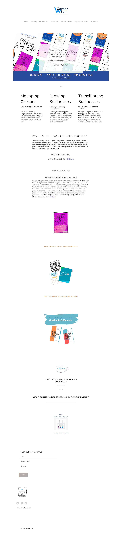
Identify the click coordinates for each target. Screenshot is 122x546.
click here (53, 197)
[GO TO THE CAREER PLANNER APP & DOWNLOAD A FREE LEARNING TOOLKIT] (61, 399)
